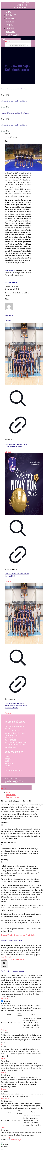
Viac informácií (11, 795)
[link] (27, 45)
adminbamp (9, 315)
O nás (7, 756)
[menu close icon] (6, 786)
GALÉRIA (9, 25)
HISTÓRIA (10, 28)
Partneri (7, 768)
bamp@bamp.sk (21, 7)
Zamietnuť (4, 935)
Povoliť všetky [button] (20, 959)
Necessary (7, 1001)
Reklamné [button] (4, 1072)
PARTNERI (10, 31)
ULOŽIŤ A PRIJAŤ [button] (6, 1137)
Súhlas (8, 792)
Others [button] (3, 1128)
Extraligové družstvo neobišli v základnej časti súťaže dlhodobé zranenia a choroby (16, 705)
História (7, 766)
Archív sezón (9, 763)
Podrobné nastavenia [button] (8, 959)
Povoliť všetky (30, 935)
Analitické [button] (4, 1058)
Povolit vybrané (20, 935)
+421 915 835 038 (21, 5)
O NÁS (8, 11)
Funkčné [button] (3, 1030)
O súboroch (12, 797)
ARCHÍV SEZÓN (12, 34)
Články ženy (13, 137)
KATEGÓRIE (11, 18)
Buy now (7, 41)
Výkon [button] (3, 1044)
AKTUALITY (11, 15)
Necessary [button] (4, 999)
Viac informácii (6, 957)
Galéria (7, 761)
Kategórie (8, 759)
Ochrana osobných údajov (13, 770)
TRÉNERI (10, 21)
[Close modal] (2, 1142)
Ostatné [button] (3, 1089)
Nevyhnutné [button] (5, 1098)
